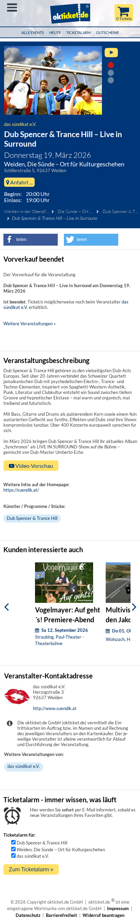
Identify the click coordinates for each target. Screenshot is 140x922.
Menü (12, 7)
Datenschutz (28, 915)
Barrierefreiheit (61, 915)
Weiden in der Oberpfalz (27, 211)
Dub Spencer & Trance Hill (32, 518)
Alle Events (32, 32)
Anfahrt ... (21, 182)
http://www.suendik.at (54, 708)
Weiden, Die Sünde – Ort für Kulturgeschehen (61, 849)
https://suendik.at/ (21, 490)
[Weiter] (134, 607)
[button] (30, 240)
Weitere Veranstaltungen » (29, 323)
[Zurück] (6, 607)
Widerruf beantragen (103, 915)
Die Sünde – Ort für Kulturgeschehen (93, 211)
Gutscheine (107, 32)
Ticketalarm (78, 32)
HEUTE (55, 32)
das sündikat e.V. (20, 124)
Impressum (118, 908)
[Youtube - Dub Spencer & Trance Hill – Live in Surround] (111, 55)
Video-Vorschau (33, 465)
